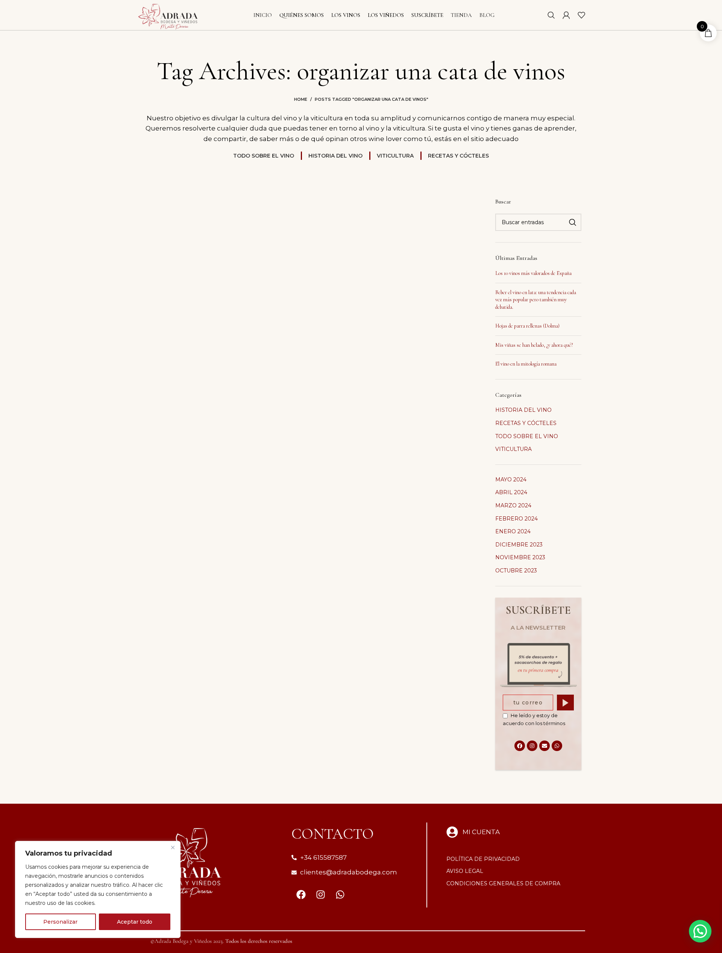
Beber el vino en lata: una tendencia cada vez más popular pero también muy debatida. (535, 299)
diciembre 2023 (519, 544)
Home (300, 99)
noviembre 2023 (520, 557)
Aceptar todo (134, 921)
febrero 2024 (516, 518)
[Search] (551, 15)
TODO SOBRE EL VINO (526, 436)
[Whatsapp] (557, 746)
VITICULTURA (513, 449)
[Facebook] (519, 746)
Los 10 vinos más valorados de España (533, 273)
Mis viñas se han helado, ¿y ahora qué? (534, 345)
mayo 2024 (510, 479)
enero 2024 (513, 531)
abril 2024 (511, 492)
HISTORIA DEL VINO (523, 410)
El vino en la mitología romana (526, 364)
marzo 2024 (513, 505)
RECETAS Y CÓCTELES (526, 423)
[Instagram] (532, 746)
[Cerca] (172, 847)
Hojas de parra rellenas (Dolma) (527, 326)
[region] (97, 889)
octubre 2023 (516, 570)
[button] (700, 931)
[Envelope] (544, 746)
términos (554, 723)
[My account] (566, 15)
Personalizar (60, 921)
